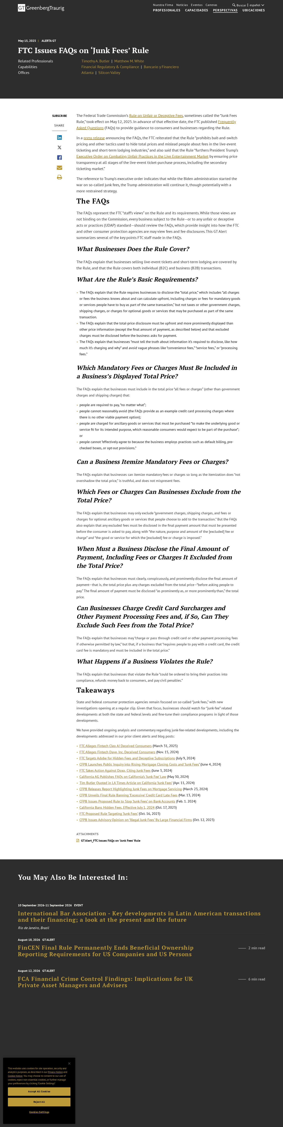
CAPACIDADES (196, 10)
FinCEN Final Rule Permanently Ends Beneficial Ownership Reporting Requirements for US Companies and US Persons (106, 950)
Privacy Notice (55, 1072)
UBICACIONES (254, 10)
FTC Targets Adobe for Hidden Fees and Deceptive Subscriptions (127, 758)
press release (94, 137)
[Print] (59, 177)
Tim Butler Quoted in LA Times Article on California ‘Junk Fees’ (126, 783)
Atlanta (87, 72)
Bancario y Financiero (161, 66)
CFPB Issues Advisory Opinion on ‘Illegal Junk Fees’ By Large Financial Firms (136, 820)
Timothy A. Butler (95, 61)
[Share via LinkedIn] (59, 138)
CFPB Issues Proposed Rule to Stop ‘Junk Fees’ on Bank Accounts (127, 801)
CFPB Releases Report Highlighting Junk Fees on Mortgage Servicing (131, 789)
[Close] (69, 1063)
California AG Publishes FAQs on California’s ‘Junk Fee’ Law (123, 776)
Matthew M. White (129, 61)
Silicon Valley (109, 72)
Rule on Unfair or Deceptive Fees (156, 115)
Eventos (197, 5)
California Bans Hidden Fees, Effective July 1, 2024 (117, 807)
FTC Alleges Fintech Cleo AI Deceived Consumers (116, 746)
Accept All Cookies (39, 1091)
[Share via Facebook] (59, 158)
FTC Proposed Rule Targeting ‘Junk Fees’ (109, 813)
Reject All (39, 1102)
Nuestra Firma (163, 5)
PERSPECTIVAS (225, 10)
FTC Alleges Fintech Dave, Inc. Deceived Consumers (117, 752)
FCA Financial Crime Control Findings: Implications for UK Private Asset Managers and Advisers (105, 982)
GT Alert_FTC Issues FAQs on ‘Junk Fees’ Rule (110, 840)
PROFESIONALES (166, 10)
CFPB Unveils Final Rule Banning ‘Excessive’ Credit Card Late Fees (129, 795)
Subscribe (59, 116)
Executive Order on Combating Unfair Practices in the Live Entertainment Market (142, 156)
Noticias (182, 5)
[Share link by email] (59, 167)
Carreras (211, 5)
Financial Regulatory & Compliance (110, 66)
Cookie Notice (15, 1076)
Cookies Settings (39, 1112)
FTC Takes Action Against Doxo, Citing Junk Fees (115, 770)
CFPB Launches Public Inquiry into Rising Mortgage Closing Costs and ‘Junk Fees (139, 764)
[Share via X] (59, 148)
